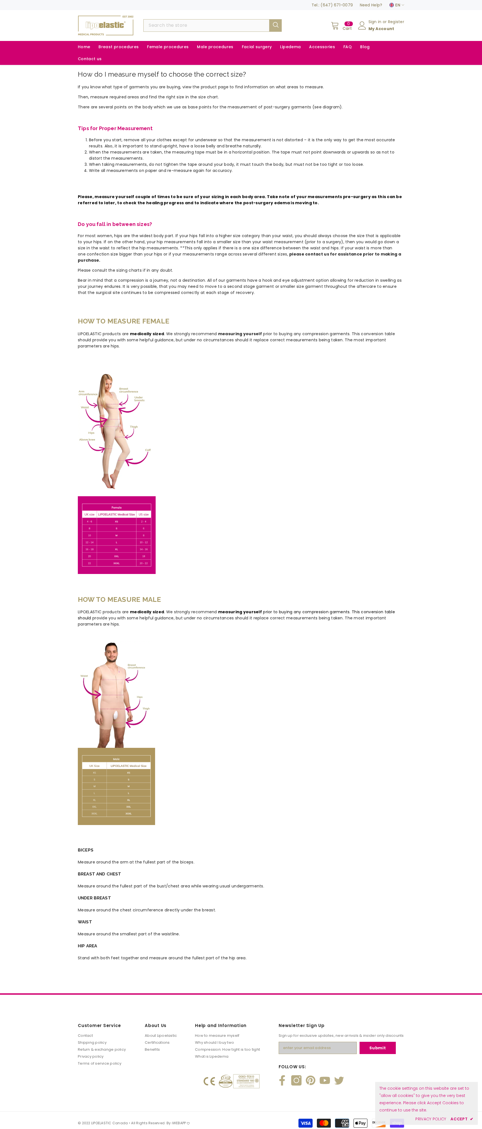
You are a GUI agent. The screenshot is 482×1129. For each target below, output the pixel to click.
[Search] (212, 25)
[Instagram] (296, 1080)
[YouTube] (325, 1080)
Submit (377, 1048)
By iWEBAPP (177, 1123)
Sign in (375, 22)
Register (396, 22)
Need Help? (371, 5)
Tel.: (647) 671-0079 (332, 5)
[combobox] (206, 25)
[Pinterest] (310, 1080)
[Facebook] (282, 1080)
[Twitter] (339, 1080)
